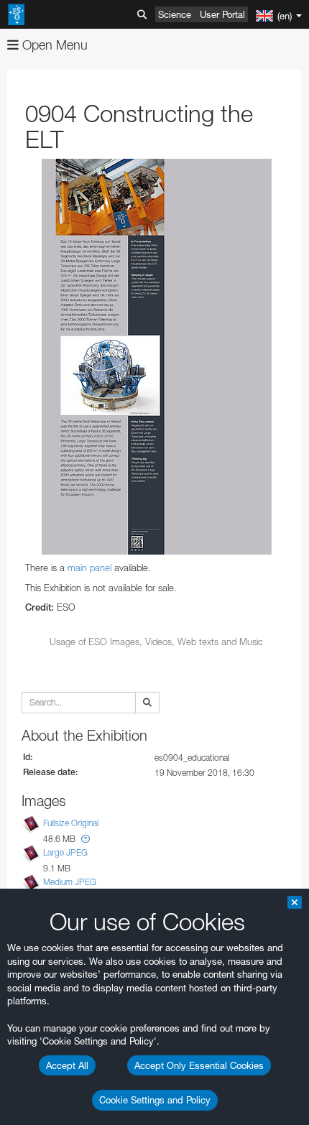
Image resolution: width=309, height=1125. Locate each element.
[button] (85, 838)
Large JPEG (65, 852)
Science (174, 14)
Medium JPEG (69, 881)
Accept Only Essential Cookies (199, 1065)
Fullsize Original (70, 823)
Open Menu (53, 44)
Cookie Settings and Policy (155, 1100)
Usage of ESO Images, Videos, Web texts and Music (156, 641)
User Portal (222, 14)
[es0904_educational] (156, 357)
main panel (89, 567)
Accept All (67, 1065)
